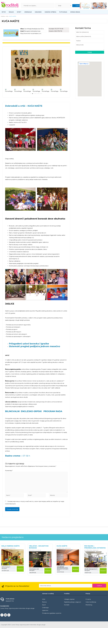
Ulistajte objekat (69, 599)
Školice (11, 12)
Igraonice (38, 12)
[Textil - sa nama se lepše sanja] (93, 6)
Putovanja (63, 12)
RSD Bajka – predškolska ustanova (95, 547)
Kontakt (66, 605)
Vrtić (7, 16)
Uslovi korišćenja (91, 602)
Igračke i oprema (50, 12)
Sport (19, 12)
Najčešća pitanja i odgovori (72, 602)
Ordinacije (28, 12)
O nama (88, 599)
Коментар (9, 470)
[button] (32, 93)
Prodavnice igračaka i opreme (51, 613)
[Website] (58, 495)
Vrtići (4, 12)
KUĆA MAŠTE (62, 546)
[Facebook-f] (1, 615)
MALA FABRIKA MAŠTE (10, 546)
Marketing (89, 605)
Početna (3, 16)
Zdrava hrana (75, 12)
